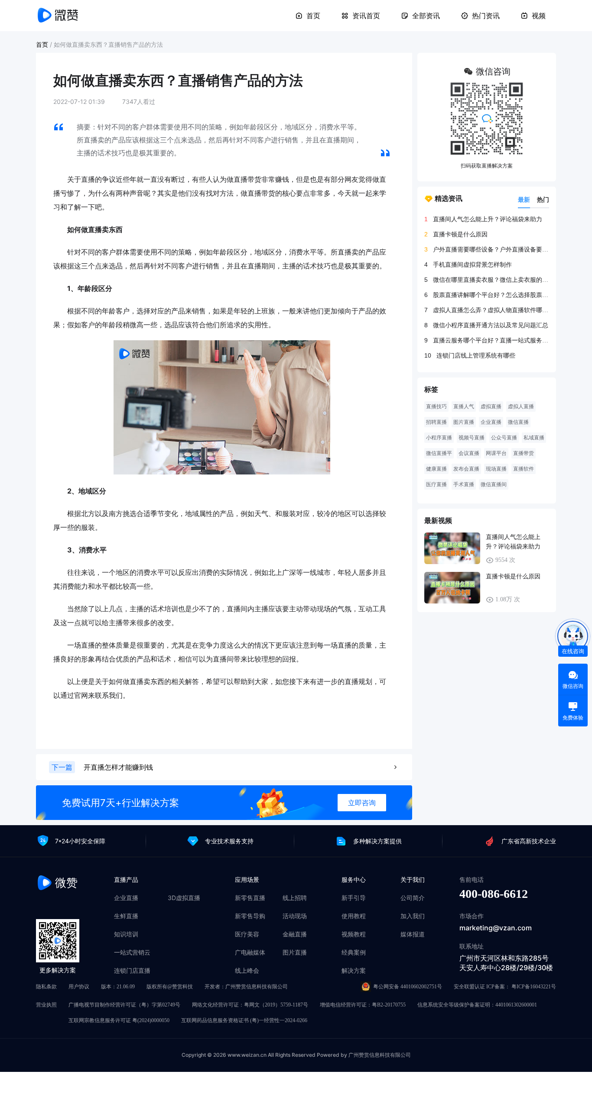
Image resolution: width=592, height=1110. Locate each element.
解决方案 (354, 971)
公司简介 (412, 898)
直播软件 (523, 469)
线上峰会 (247, 971)
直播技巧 (436, 406)
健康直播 (436, 469)
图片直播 (463, 422)
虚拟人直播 (521, 406)
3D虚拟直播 (184, 898)
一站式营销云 (132, 952)
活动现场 (295, 916)
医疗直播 (436, 484)
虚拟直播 (491, 406)
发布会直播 (466, 469)
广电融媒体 (250, 952)
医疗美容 (247, 934)
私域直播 (534, 438)
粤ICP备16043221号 (533, 987)
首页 (313, 15)
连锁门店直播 (132, 971)
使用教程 (354, 916)
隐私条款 (46, 987)
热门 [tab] (543, 199)
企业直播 (491, 422)
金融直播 (295, 934)
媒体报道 (412, 934)
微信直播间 (494, 484)
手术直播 (463, 484)
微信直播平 (439, 453)
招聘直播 (436, 422)
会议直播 (469, 453)
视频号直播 (472, 438)
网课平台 (496, 453)
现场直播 (496, 469)
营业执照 (46, 1005)
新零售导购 (250, 916)
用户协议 (78, 987)
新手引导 (354, 898)
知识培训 (126, 934)
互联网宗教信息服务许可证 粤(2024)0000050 (118, 1020)
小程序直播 (439, 438)
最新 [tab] (524, 199)
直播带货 (523, 453)
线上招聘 (295, 898)
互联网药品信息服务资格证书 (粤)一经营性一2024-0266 (244, 1020)
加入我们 (412, 916)
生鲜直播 (126, 916)
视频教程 (354, 934)
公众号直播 (504, 438)
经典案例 (354, 952)
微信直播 (518, 422)
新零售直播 (250, 898)
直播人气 (463, 406)
